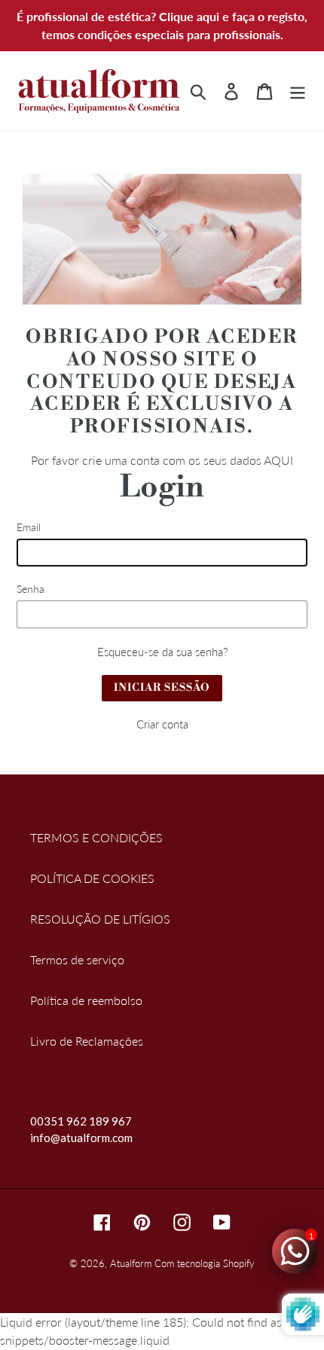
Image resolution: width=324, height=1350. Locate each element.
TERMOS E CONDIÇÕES (96, 837)
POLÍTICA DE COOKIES (92, 878)
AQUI (278, 460)
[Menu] (297, 91)
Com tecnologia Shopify (204, 1263)
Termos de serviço (77, 959)
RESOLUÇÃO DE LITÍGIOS (100, 919)
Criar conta (162, 724)
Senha (30, 588)
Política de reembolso (86, 1000)
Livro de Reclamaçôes (86, 1041)
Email (29, 527)
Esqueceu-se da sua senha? (162, 651)
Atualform (130, 1263)
